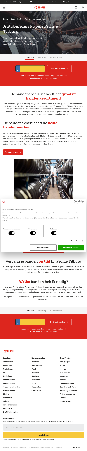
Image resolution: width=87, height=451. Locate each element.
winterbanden (45, 109)
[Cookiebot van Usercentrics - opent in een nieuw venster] (75, 201)
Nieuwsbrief (65, 372)
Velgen (6, 401)
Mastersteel (36, 387)
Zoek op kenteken (57, 69)
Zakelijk (63, 379)
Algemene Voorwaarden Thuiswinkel (14, 447)
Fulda (34, 383)
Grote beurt (8, 369)
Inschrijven (43, 435)
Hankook (35, 361)
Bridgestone (37, 365)
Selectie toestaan (43, 247)
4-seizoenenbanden (11, 387)
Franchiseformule (67, 383)
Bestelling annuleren (68, 390)
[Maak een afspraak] (76, 7)
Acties (62, 365)
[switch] (33, 233)
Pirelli (34, 369)
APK (5, 372)
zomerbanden (33, 109)
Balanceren (7, 397)
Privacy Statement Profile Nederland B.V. (40, 447)
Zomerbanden (9, 383)
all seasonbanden (61, 109)
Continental (36, 390)
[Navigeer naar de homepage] (40, 7)
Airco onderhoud (10, 405)
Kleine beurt (8, 365)
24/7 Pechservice (10, 412)
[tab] (29, 57)
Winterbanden (9, 379)
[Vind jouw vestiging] (82, 7)
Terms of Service (35, 439)
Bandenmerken (11, 152)
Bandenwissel (9, 390)
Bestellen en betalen (68, 387)
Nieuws (63, 369)
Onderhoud (7, 376)
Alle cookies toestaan (71, 247)
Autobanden (8, 361)
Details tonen (75, 241)
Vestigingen (65, 361)
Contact (63, 397)
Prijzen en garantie (67, 394)
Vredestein (36, 379)
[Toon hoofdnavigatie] (4, 7)
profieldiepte (27, 266)
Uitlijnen (6, 394)
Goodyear (35, 376)
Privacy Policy (26, 439)
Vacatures (64, 376)
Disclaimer (59, 447)
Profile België (65, 401)
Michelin (35, 372)
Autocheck (7, 408)
